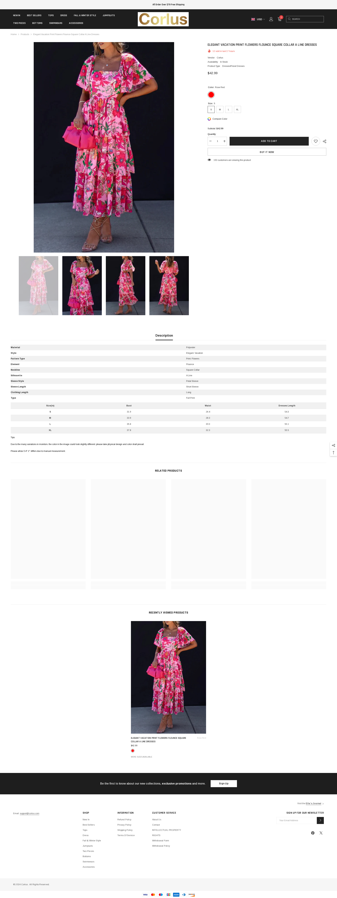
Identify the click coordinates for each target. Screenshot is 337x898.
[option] (104, 147)
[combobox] (308, 19)
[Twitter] (321, 833)
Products (25, 34)
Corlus (220, 57)
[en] (253, 19)
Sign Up (223, 783)
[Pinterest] (313, 833)
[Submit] (320, 820)
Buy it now (267, 152)
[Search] (289, 19)
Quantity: (212, 134)
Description (164, 335)
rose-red (132, 750)
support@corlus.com (29, 813)
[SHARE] (323, 141)
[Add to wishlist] (315, 141)
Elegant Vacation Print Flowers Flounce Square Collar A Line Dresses (168, 739)
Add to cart (269, 141)
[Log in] (271, 19)
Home (14, 34)
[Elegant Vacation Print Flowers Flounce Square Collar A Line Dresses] (168, 677)
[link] (48, 583)
